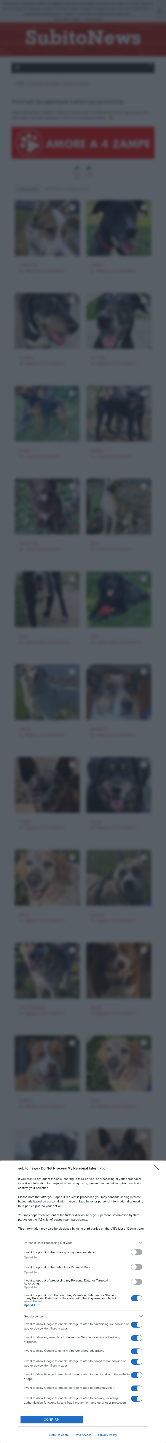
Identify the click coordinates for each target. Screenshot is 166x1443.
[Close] (157, 1169)
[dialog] (83, 1301)
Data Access (83, 1435)
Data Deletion (58, 1435)
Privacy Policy (107, 1435)
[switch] (136, 1252)
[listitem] (83, 1242)
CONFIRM (52, 1419)
